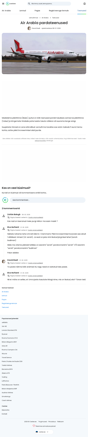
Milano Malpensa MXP (9, 389)
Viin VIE (4, 326)
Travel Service (6, 357)
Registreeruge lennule (59, 10)
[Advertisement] (44, 97)
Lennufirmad (33, 18)
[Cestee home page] (11, 3)
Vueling (4, 377)
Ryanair (4, 334)
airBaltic (5, 322)
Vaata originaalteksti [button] (35, 217)
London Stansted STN (9, 330)
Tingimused (42, 422)
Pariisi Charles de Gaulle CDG (12, 361)
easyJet (4, 346)
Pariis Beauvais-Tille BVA (10, 385)
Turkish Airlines (7, 365)
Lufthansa (5, 381)
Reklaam (60, 422)
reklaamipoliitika (40, 141)
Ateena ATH (6, 373)
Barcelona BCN (7, 369)
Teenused (81, 10)
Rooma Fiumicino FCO (10, 338)
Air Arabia (6, 10)
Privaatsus (52, 422)
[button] (3, 4)
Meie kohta (5, 410)
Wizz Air (4, 354)
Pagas (37, 10)
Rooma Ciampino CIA (9, 350)
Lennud (22, 10)
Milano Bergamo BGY (9, 342)
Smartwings (6, 396)
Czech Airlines (7, 400)
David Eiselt (36, 28)
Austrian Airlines (7, 393)
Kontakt (4, 414)
